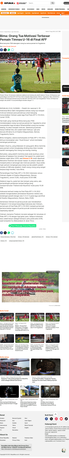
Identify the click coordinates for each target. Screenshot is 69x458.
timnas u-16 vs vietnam (51, 237)
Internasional (3, 425)
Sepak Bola (7, 31)
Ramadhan (15, 430)
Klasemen (4, 13)
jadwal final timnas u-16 (37, 237)
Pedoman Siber (29, 438)
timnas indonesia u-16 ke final (8, 237)
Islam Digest (28, 420)
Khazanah (2, 420)
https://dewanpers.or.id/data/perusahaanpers (13, 449)
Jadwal (13, 13)
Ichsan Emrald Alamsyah (9, 46)
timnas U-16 (28, 158)
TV (1, 430)
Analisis (14, 423)
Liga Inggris (20, 13)
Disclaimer (3, 440)
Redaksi (14, 438)
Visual (14, 427)
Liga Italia (27, 13)
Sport (26, 423)
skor (23, 9)
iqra (37, 9)
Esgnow (2, 427)
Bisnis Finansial (60, 9)
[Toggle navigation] (2, 3)
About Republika (4, 438)
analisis (50, 9)
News (1, 423)
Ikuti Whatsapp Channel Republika (24, 226)
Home (1, 31)
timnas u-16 (3, 240)
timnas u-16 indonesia (23, 237)
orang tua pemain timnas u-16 (16, 240)
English (27, 427)
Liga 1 (63, 13)
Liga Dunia (43, 13)
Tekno (14, 425)
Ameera (2, 418)
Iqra (13, 420)
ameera (3, 9)
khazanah (30, 9)
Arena (58, 13)
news (43, 9)
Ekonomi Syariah (14, 9)
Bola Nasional (51, 13)
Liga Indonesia (15, 31)
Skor (26, 418)
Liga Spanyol (35, 13)
